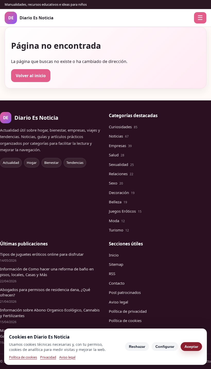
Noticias (119, 136)
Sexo (116, 183)
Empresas (120, 145)
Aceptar (191, 346)
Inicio (114, 255)
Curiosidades (123, 126)
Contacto (117, 283)
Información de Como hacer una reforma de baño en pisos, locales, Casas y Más (47, 271)
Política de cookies (125, 320)
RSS (112, 273)
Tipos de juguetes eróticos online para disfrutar (42, 254)
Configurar (164, 346)
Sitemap (116, 264)
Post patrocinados (125, 292)
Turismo (119, 229)
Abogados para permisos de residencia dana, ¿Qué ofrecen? (45, 292)
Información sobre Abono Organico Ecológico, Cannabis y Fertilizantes (50, 312)
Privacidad (48, 357)
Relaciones (121, 173)
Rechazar (137, 346)
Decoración (122, 192)
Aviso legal (118, 301)
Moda (117, 220)
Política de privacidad (128, 311)
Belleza (118, 201)
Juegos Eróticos (125, 211)
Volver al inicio (31, 75)
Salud (116, 154)
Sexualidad (121, 164)
